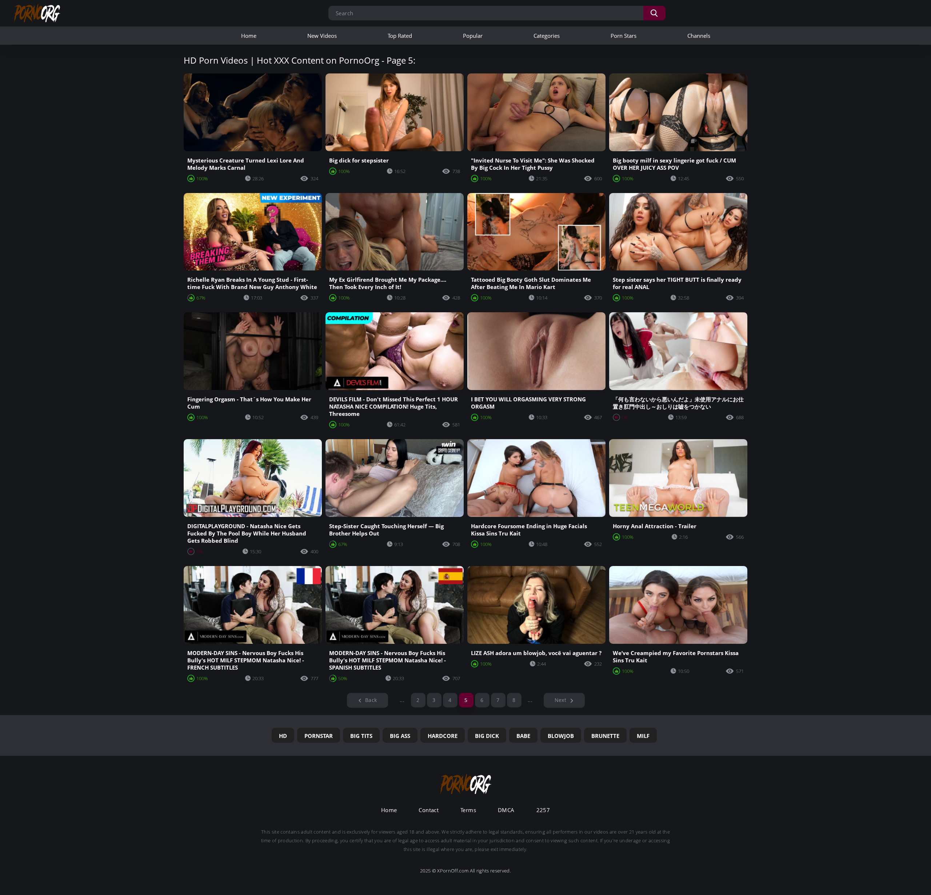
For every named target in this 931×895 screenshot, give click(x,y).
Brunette (605, 735)
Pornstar (318, 735)
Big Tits (361, 735)
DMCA (506, 810)
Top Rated (400, 35)
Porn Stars (623, 35)
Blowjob (561, 735)
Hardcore (442, 735)
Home (248, 35)
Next (560, 700)
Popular (473, 35)
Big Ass (400, 735)
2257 (543, 810)
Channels (698, 35)
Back (371, 700)
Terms (468, 810)
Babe (523, 735)
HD (283, 735)
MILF (643, 735)
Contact (429, 810)
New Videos (322, 35)
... (402, 700)
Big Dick (487, 735)
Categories (547, 35)
